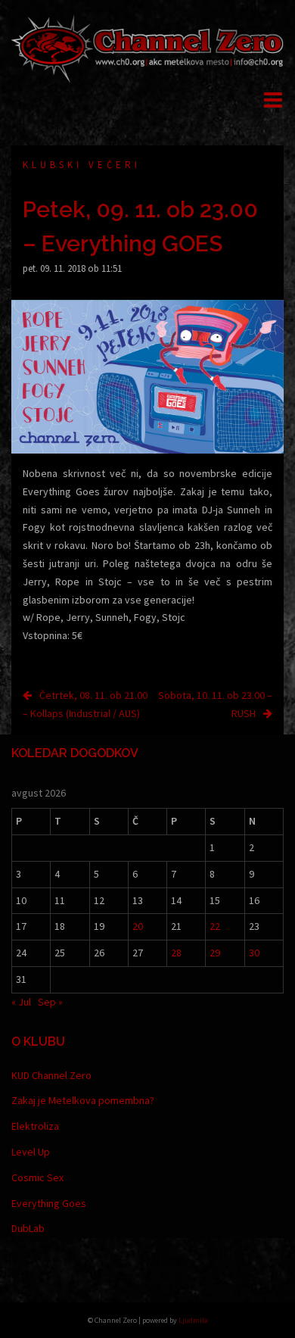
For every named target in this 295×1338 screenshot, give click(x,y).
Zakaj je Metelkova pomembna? (82, 1100)
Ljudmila (193, 1320)
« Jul (21, 1002)
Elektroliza (35, 1126)
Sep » (50, 1002)
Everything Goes (48, 1203)
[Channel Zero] (147, 48)
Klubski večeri (82, 164)
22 (215, 926)
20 (137, 926)
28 (176, 952)
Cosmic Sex (37, 1177)
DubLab (28, 1228)
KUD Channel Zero (51, 1075)
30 (254, 952)
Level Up (30, 1152)
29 (215, 952)
